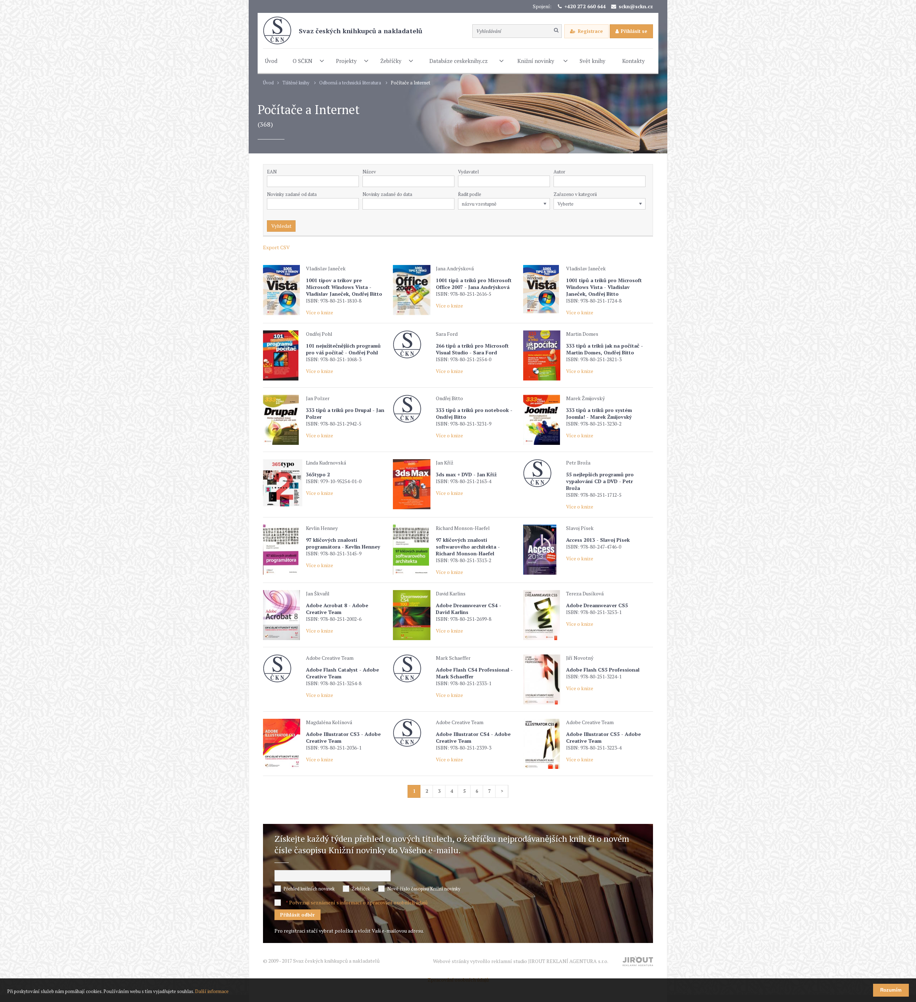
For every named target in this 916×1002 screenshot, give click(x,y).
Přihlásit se (634, 31)
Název (369, 171)
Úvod (268, 82)
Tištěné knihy (296, 82)
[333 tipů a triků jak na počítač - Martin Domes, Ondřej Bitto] (542, 355)
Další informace (212, 991)
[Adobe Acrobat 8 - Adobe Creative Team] (282, 615)
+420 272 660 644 (585, 6)
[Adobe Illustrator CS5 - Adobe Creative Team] (542, 744)
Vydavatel (468, 171)
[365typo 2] (282, 482)
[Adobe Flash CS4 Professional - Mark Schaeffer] (412, 668)
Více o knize (319, 312)
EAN (272, 171)
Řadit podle (469, 194)
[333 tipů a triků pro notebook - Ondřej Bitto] (412, 409)
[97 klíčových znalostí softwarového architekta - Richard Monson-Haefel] (412, 550)
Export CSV (276, 247)
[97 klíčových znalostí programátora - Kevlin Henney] (282, 550)
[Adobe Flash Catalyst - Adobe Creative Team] (282, 668)
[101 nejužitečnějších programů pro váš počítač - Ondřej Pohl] (282, 355)
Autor (559, 171)
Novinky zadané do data (387, 194)
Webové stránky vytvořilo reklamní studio (520, 961)
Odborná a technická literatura (350, 82)
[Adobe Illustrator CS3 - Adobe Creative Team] (282, 744)
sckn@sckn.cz (636, 6)
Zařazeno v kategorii (575, 194)
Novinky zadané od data (292, 194)
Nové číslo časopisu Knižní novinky (424, 888)
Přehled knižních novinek (309, 888)
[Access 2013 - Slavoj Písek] (542, 550)
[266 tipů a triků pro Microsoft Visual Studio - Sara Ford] (412, 344)
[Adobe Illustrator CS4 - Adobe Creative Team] (412, 733)
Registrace (590, 31)
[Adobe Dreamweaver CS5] (542, 615)
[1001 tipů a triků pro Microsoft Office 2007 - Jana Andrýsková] (412, 290)
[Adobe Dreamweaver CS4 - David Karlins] (412, 615)
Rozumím (891, 990)
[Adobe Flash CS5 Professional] (542, 679)
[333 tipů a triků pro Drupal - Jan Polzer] (282, 420)
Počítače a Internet (410, 82)
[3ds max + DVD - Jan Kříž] (412, 484)
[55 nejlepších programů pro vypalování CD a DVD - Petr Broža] (542, 473)
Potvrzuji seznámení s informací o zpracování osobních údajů (358, 902)
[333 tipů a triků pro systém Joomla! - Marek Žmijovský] (542, 420)
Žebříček (361, 888)
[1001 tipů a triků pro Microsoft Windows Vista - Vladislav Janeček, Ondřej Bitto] (542, 289)
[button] (546, 181)
